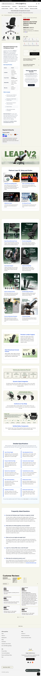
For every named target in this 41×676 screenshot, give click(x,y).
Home (2, 15)
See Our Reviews (30, 659)
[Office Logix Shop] (20, 3)
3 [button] (20, 617)
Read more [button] (24, 604)
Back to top (20, 626)
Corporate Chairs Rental (6, 643)
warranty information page (31, 562)
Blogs (3, 639)
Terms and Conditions (6, 653)
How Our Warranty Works (26, 637)
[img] (11, 590)
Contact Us (26, 8)
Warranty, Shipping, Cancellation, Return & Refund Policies (29, 59)
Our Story (21, 8)
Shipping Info (4, 637)
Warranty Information (25, 635)
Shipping (24, 29)
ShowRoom (4, 641)
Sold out (34, 50)
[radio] (25, 39)
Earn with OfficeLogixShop (6, 645)
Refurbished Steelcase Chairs (8, 15)
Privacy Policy (4, 651)
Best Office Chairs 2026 (32, 6)
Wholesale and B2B (33, 8)
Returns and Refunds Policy (7, 655)
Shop (3, 633)
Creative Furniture (5, 8)
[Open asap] (38, 673)
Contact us (23, 633)
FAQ (2, 657)
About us (3, 635)
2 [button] (19, 617)
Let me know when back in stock (34, 54)
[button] (39, 4)
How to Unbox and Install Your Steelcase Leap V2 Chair (29, 65)
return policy (25, 498)
